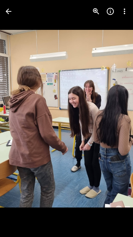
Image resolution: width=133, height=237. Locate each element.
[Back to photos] (8, 11)
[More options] (124, 11)
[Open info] (110, 11)
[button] (20, 119)
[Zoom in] (96, 11)
